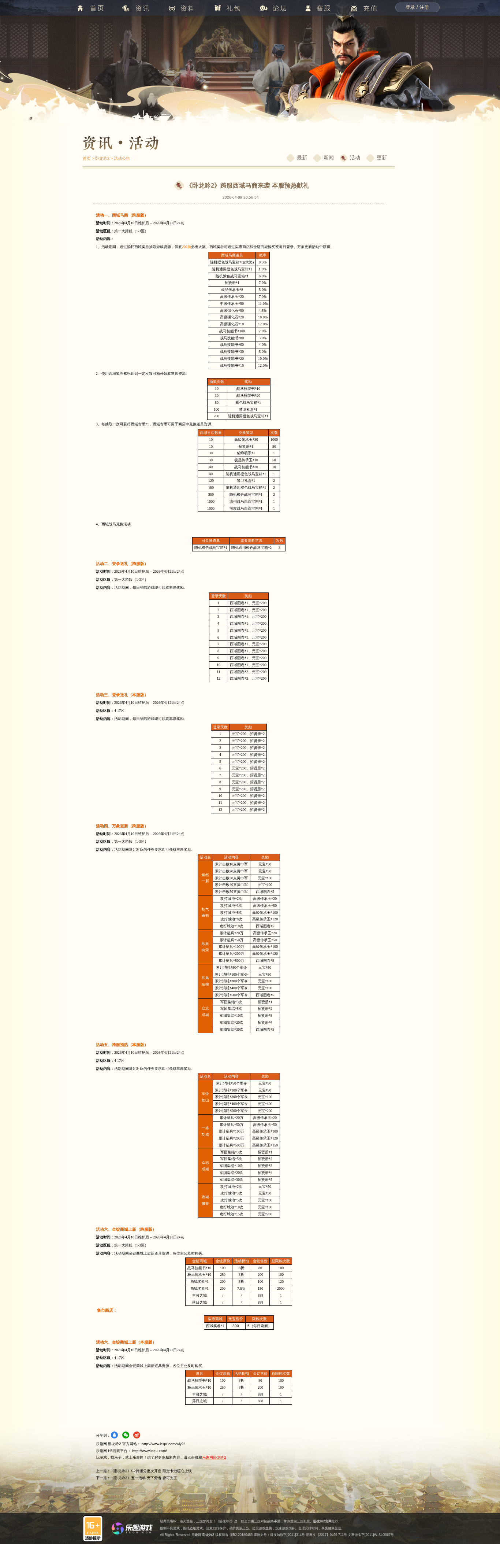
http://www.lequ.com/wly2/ (163, 1444)
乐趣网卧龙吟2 (214, 1457)
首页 (87, 158)
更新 (382, 157)
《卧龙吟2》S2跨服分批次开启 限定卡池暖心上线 (151, 1471)
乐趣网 (196, 1535)
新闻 (329, 157)
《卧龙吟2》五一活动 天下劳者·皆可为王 (144, 1478)
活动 (355, 157)
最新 (302, 157)
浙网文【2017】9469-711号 (326, 1535)
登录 (410, 7)
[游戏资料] (179, 185)
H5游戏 (114, 1451)
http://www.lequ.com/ (149, 1451)
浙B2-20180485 (241, 1535)
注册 (424, 7)
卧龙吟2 (102, 158)
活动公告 (122, 158)
